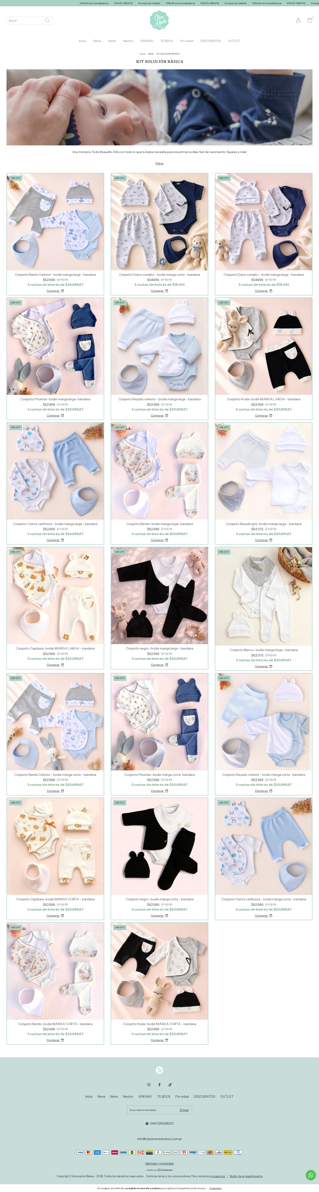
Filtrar (160, 163)
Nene (112, 41)
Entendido (216, 1188)
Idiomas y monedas (159, 1163)
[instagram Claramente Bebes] (149, 1084)
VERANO (146, 41)
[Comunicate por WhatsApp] (311, 1175)
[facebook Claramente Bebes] (159, 1084)
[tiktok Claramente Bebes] (170, 1084)
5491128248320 (162, 1123)
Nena (97, 41)
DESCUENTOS (211, 41)
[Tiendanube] (159, 1170)
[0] (308, 21)
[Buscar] (47, 20)
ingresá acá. (217, 1176)
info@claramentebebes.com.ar (159, 1139)
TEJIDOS (166, 41)
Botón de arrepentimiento (246, 1176)
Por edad (186, 41)
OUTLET (234, 41)
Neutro (128, 41)
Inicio (82, 41)
